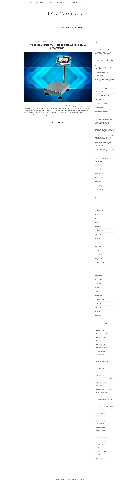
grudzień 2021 (99, 173)
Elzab (97, 358)
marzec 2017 (98, 283)
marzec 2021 (98, 186)
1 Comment (78, 41)
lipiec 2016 (98, 311)
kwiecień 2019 (98, 218)
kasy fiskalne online (101, 382)
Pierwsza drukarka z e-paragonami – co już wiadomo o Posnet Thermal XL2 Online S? (105, 60)
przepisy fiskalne (100, 403)
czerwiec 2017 (98, 275)
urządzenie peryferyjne (101, 447)
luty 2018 (97, 250)
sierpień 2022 (98, 161)
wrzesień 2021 (99, 177)
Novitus (109, 389)
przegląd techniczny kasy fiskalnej (104, 399)
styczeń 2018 (98, 254)
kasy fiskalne (110, 378)
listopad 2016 (98, 295)
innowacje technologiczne (76, 2)
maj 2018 (97, 242)
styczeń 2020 (98, 206)
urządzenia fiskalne (100, 434)
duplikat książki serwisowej (102, 347)
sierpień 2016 (98, 307)
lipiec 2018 (98, 238)
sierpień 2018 (98, 234)
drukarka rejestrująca (101, 337)
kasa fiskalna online (101, 371)
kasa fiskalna (28, 2)
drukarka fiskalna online (102, 333)
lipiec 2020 (98, 198)
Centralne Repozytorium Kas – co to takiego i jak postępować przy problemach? (104, 67)
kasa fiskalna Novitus (101, 368)
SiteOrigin (81, 479)
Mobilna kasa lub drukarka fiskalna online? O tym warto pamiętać (104, 80)
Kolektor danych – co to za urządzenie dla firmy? (104, 150)
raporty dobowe (100, 413)
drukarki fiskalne (100, 340)
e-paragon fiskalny (100, 351)
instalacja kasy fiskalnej (106, 358)
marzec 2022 (98, 169)
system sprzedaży (100, 423)
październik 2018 (99, 230)
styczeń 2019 (98, 222)
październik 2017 (99, 263)
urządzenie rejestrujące (101, 451)
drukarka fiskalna (40, 2)
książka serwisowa (100, 389)
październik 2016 (99, 299)
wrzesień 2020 (99, 194)
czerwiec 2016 (98, 315)
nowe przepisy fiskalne (101, 392)
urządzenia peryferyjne (65, 41)
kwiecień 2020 (99, 202)
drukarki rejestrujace (101, 344)
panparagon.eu (69, 13)
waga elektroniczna (100, 454)
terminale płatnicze (100, 427)
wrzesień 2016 (98, 303)
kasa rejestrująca (100, 378)
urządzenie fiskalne (100, 444)
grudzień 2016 (98, 291)
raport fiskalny (109, 406)
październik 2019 (99, 210)
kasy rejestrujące (100, 385)
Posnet (111, 396)
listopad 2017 (98, 259)
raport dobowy (99, 406)
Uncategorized (99, 107)
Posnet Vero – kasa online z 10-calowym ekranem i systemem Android (103, 54)
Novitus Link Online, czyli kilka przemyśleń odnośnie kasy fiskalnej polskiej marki (104, 74)
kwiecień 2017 (98, 279)
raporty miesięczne (100, 420)
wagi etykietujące (100, 458)
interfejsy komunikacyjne (102, 361)
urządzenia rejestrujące (101, 441)
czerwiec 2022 (99, 165)
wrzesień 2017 (98, 267)
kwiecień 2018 (98, 246)
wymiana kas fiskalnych (102, 461)
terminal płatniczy (100, 430)
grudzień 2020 (99, 190)
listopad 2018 (98, 226)
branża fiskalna (99, 327)
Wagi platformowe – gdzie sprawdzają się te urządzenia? (57, 46)
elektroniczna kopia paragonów (103, 354)
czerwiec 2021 (98, 181)
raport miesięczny (100, 409)
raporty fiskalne (100, 416)
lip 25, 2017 (36, 41)
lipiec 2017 (97, 271)
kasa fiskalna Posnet (101, 375)
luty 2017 (97, 287)
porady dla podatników (57, 2)
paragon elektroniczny (101, 396)
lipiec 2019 (98, 214)
